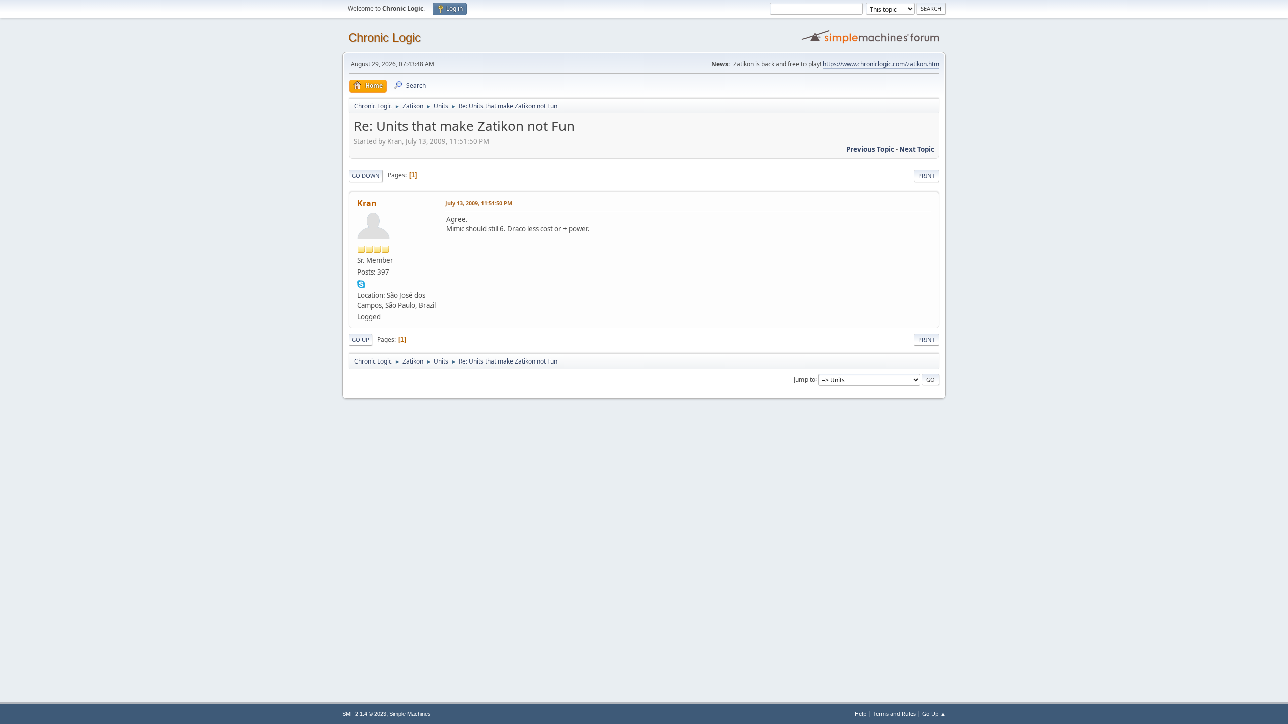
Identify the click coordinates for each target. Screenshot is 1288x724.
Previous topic (870, 149)
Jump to (804, 379)
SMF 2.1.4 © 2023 (364, 714)
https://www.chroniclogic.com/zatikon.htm (881, 64)
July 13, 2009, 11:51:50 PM (478, 203)
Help (861, 713)
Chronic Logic (384, 37)
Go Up (360, 339)
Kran (367, 203)
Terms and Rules (894, 713)
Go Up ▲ (934, 713)
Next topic (916, 149)
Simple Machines (410, 714)
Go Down (366, 175)
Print (926, 175)
